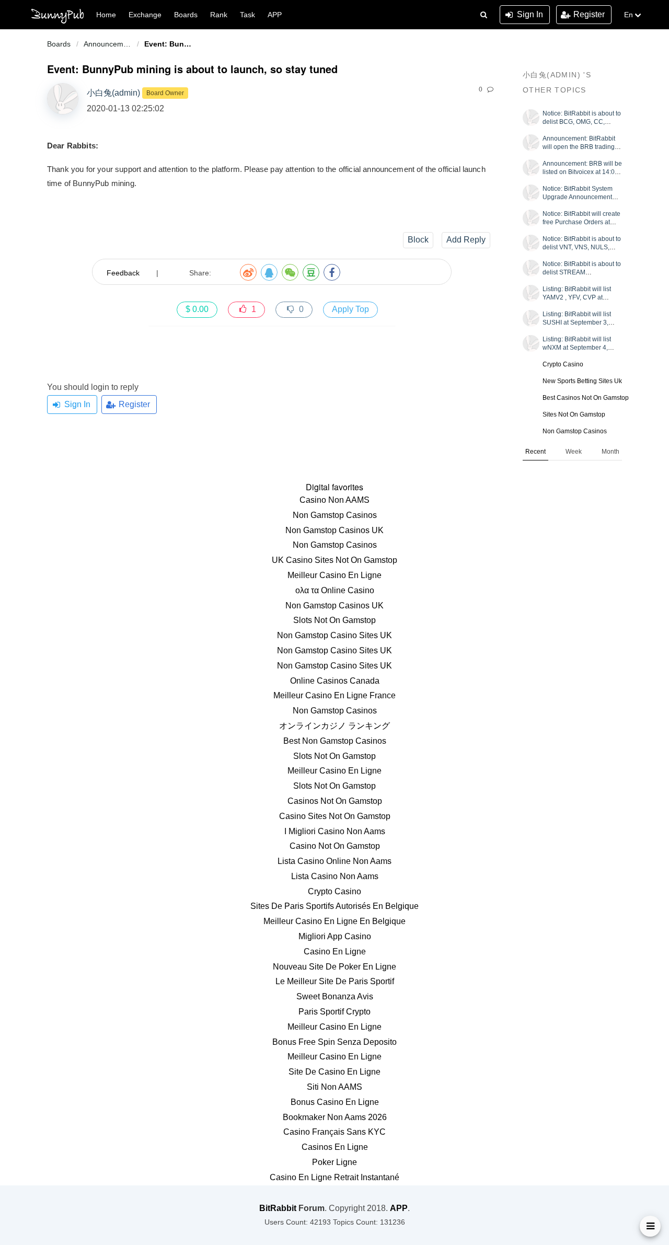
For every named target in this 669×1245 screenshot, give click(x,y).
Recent (535, 451)
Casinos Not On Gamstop (334, 801)
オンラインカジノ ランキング (334, 725)
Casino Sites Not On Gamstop (334, 816)
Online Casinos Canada (334, 680)
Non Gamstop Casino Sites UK (334, 635)
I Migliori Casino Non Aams (334, 831)
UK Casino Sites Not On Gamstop (334, 560)
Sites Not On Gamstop (574, 414)
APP (275, 14)
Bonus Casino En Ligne (335, 1102)
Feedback (123, 273)
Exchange (145, 14)
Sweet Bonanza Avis (334, 996)
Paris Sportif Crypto (334, 1011)
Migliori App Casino (334, 936)
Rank (218, 14)
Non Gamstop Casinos (575, 431)
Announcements (110, 44)
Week (574, 451)
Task (247, 14)
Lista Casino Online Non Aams (334, 861)
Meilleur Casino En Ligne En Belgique (334, 921)
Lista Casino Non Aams (334, 876)
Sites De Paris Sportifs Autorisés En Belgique (334, 906)
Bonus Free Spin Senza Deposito (334, 1042)
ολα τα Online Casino (334, 590)
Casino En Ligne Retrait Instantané (334, 1177)
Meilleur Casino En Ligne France (334, 695)
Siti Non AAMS (334, 1086)
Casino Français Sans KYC (334, 1131)
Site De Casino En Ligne (334, 1071)
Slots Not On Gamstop (334, 620)
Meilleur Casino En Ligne (334, 575)
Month (610, 451)
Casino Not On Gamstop (335, 845)
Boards (59, 44)
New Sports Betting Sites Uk (582, 381)
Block (418, 239)
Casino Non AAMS (334, 499)
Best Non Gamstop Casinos (334, 740)
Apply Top (350, 309)
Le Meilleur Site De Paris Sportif (334, 981)
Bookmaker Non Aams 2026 (335, 1117)
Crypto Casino (563, 364)
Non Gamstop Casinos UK (334, 530)
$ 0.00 (197, 309)
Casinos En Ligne (335, 1147)
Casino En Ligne (335, 951)
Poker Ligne (334, 1162)
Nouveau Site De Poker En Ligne (334, 966)
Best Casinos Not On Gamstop (586, 397)
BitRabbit (277, 1208)
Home (106, 14)
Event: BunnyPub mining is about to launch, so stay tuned (171, 44)
